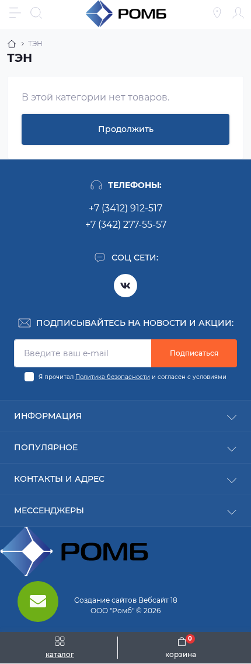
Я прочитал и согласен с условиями (132, 377)
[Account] (238, 13)
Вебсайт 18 (157, 600)
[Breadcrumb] (11, 43)
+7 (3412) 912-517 (125, 208)
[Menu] (15, 13)
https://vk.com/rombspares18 (125, 285)
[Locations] (217, 13)
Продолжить (126, 129)
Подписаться (194, 353)
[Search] (36, 13)
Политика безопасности (112, 377)
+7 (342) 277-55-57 (125, 224)
